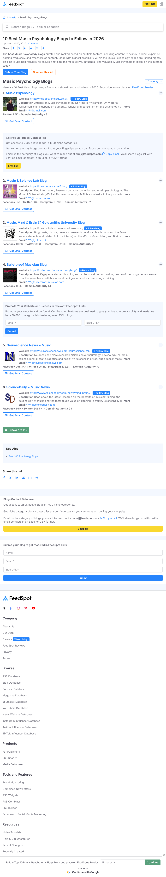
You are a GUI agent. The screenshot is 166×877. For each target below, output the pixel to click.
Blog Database (12, 682)
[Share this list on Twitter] (19, 48)
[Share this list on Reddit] (31, 48)
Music (12, 17)
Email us (13, 165)
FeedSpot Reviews (14, 645)
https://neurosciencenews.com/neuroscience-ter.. (60, 350)
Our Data (8, 632)
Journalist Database (15, 701)
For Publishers (11, 751)
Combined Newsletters (17, 788)
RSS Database (11, 676)
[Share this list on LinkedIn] (25, 48)
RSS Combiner (11, 801)
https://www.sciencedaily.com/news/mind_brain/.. (60, 392)
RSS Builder (10, 807)
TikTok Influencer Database (19, 733)
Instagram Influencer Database (21, 720)
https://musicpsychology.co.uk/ (49, 98)
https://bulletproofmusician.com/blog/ (53, 270)
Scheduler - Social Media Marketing (24, 814)
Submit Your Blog (15, 72)
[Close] (164, 855)
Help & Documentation (16, 838)
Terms (6, 658)
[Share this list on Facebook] (13, 48)
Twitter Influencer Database (19, 727)
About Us (8, 626)
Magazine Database (15, 695)
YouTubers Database (15, 708)
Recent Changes (13, 845)
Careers (15, 639)
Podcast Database (14, 689)
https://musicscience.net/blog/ (48, 186)
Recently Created (13, 851)
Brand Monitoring (13, 782)
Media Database (13, 764)
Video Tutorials (12, 832)
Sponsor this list (43, 72)
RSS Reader (10, 758)
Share (6, 48)
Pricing (150, 4)
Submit (11, 331)
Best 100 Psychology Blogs (23, 456)
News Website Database (17, 714)
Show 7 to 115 (18, 430)
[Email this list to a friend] (37, 48)
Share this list (12, 471)
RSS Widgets (10, 795)
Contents (33, 43)
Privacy (7, 651)
